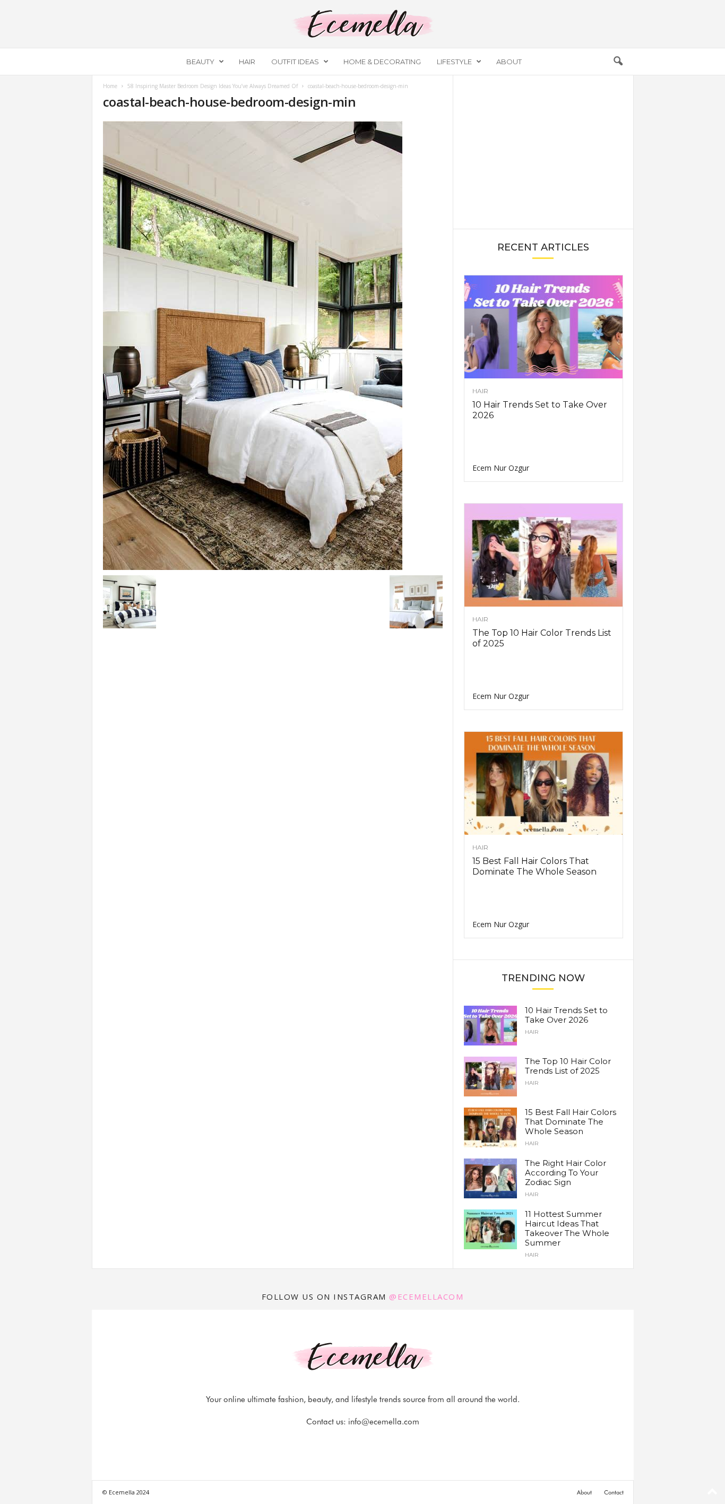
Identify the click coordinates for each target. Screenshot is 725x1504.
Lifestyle (454, 61)
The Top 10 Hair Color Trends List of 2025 (568, 1066)
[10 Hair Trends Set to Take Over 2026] (543, 326)
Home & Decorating (382, 61)
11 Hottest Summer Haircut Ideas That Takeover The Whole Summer (567, 1228)
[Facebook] (327, 1443)
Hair (247, 61)
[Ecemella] (362, 24)
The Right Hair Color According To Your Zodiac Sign (565, 1172)
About (509, 61)
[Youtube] (399, 1443)
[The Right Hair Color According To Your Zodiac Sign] (490, 1178)
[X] (376, 1443)
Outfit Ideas (295, 61)
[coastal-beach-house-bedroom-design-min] (273, 345)
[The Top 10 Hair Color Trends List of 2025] (543, 555)
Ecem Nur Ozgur (500, 468)
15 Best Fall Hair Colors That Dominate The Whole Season (534, 866)
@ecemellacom (426, 1296)
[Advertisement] (543, 151)
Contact (614, 1492)
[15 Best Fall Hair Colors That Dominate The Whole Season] (543, 783)
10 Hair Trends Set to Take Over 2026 (566, 1015)
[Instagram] (351, 1443)
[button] (617, 61)
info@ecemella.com (383, 1422)
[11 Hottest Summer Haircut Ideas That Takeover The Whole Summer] (490, 1229)
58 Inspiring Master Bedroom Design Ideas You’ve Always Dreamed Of (212, 86)
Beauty (200, 61)
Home (110, 86)
